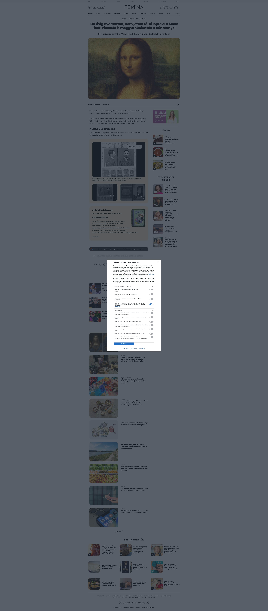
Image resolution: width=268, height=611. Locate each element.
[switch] (151, 289)
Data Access (134, 348)
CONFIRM (124, 343)
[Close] (158, 262)
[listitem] (134, 286)
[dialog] (134, 305)
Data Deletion (126, 348)
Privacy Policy (142, 348)
